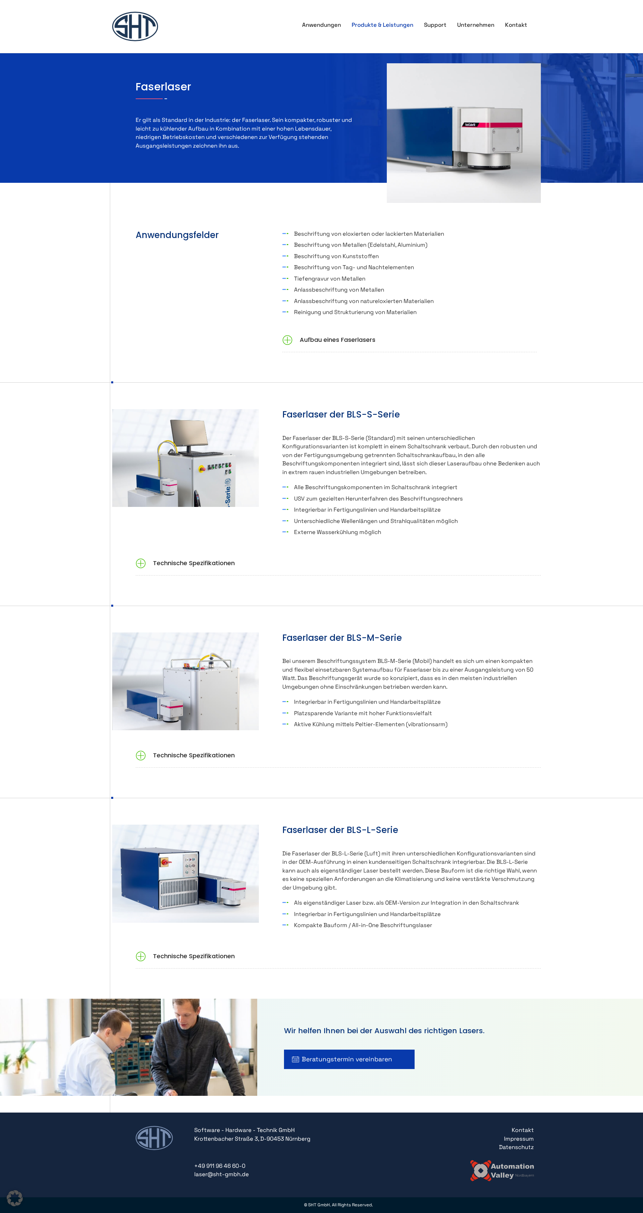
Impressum (519, 1138)
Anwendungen (321, 24)
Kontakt (516, 24)
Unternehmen (475, 24)
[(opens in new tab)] (502, 1169)
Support (435, 24)
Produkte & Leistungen (382, 24)
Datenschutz (516, 1147)
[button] (409, 340)
